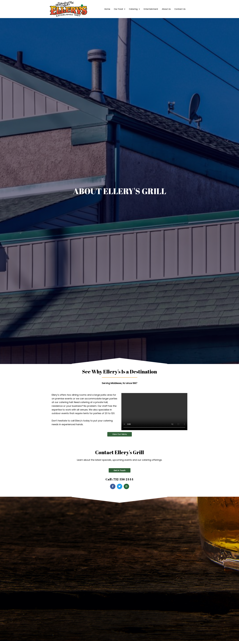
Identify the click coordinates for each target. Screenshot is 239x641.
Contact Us (179, 9)
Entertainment (151, 9)
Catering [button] (133, 9)
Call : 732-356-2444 (119, 479)
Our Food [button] (118, 9)
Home (107, 9)
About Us (166, 9)
